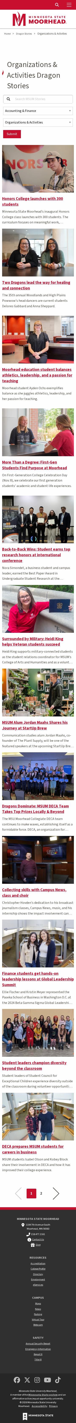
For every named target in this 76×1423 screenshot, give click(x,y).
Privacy (53, 1406)
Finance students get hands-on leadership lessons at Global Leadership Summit (38, 979)
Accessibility (39, 1406)
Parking (38, 1314)
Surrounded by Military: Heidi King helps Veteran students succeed (32, 642)
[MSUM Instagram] (37, 1380)
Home (7, 34)
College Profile (38, 1269)
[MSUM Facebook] (17, 1380)
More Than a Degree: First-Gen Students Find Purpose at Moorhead (34, 465)
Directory (38, 1274)
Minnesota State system (43, 1395)
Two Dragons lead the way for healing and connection (36, 285)
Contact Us (38, 1239)
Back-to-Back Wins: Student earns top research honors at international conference (36, 555)
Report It (38, 1354)
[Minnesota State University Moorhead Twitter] (27, 1380)
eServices (38, 1285)
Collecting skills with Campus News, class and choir (34, 893)
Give (38, 1245)
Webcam (38, 1325)
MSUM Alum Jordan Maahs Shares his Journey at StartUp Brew (35, 725)
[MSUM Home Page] (38, 19)
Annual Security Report (38, 1343)
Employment (38, 1279)
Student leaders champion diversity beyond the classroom (34, 1066)
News (38, 1309)
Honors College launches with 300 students (32, 201)
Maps (38, 1303)
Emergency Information (38, 1349)
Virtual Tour (38, 1319)
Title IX (38, 1359)
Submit (12, 134)
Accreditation (38, 1263)
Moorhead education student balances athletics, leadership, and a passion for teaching (37, 375)
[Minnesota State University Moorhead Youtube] (47, 1380)
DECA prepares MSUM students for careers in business (33, 1149)
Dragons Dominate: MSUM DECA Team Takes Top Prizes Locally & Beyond (35, 809)
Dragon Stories (24, 34)
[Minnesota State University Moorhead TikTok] (58, 1380)
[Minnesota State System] (38, 1416)
